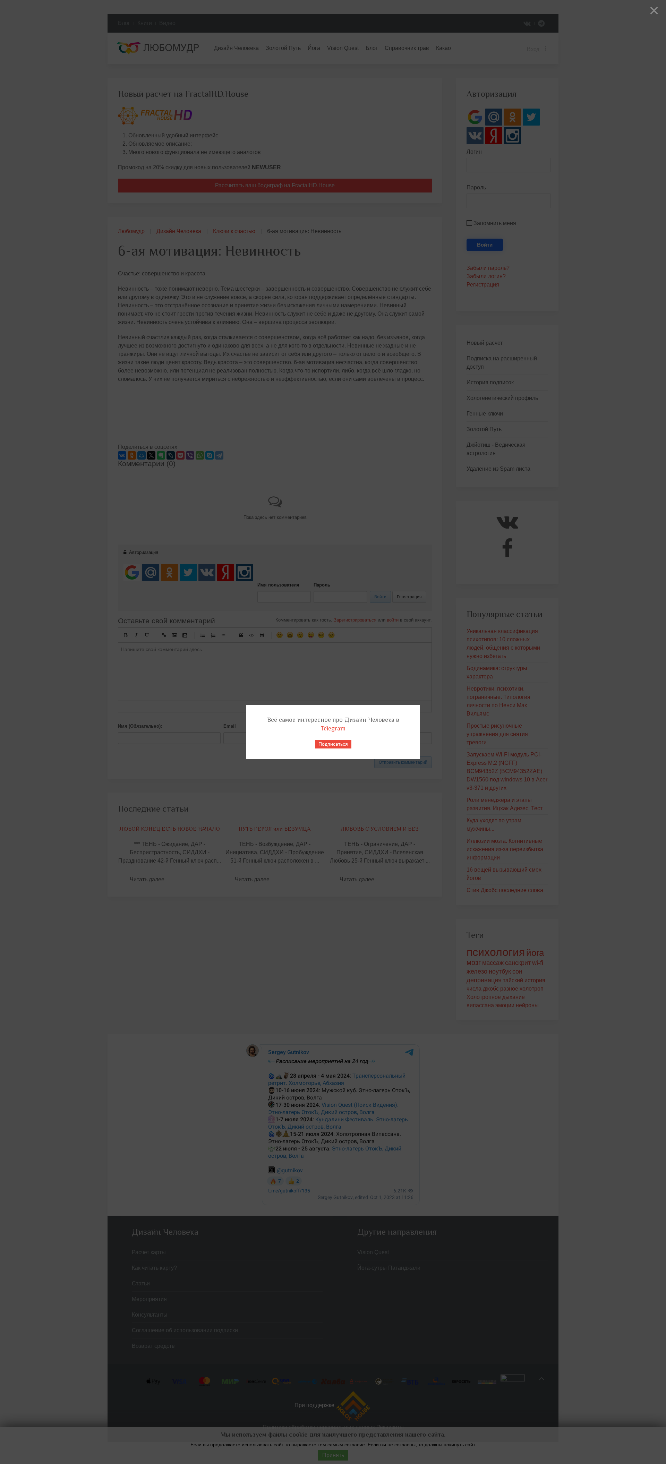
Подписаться (333, 744)
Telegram (333, 728)
